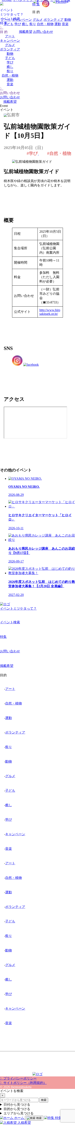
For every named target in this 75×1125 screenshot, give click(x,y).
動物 (10, 53)
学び (10, 62)
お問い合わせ (10, 97)
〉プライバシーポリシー (18, 1078)
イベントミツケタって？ (18, 608)
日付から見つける (17, 1104)
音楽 (10, 84)
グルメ (10, 45)
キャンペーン (10, 40)
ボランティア (10, 49)
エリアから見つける (19, 1113)
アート (6, 19)
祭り (10, 71)
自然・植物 (10, 75)
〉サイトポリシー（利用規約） (23, 1083)
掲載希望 (10, 101)
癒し (10, 66)
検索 (43, 1100)
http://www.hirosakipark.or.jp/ (49, 311)
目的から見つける (17, 1109)
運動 (10, 80)
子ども (10, 58)
